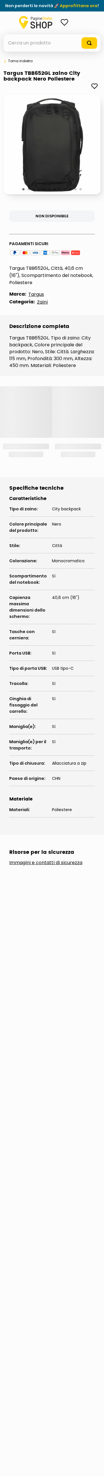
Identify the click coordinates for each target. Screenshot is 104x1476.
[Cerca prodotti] (89, 43)
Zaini (42, 302)
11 (75, 189)
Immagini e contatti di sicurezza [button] (45, 862)
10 (70, 189)
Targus (36, 294)
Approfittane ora (78, 6)
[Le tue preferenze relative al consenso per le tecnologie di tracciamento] (93, 1466)
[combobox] (52, 43)
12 (81, 189)
